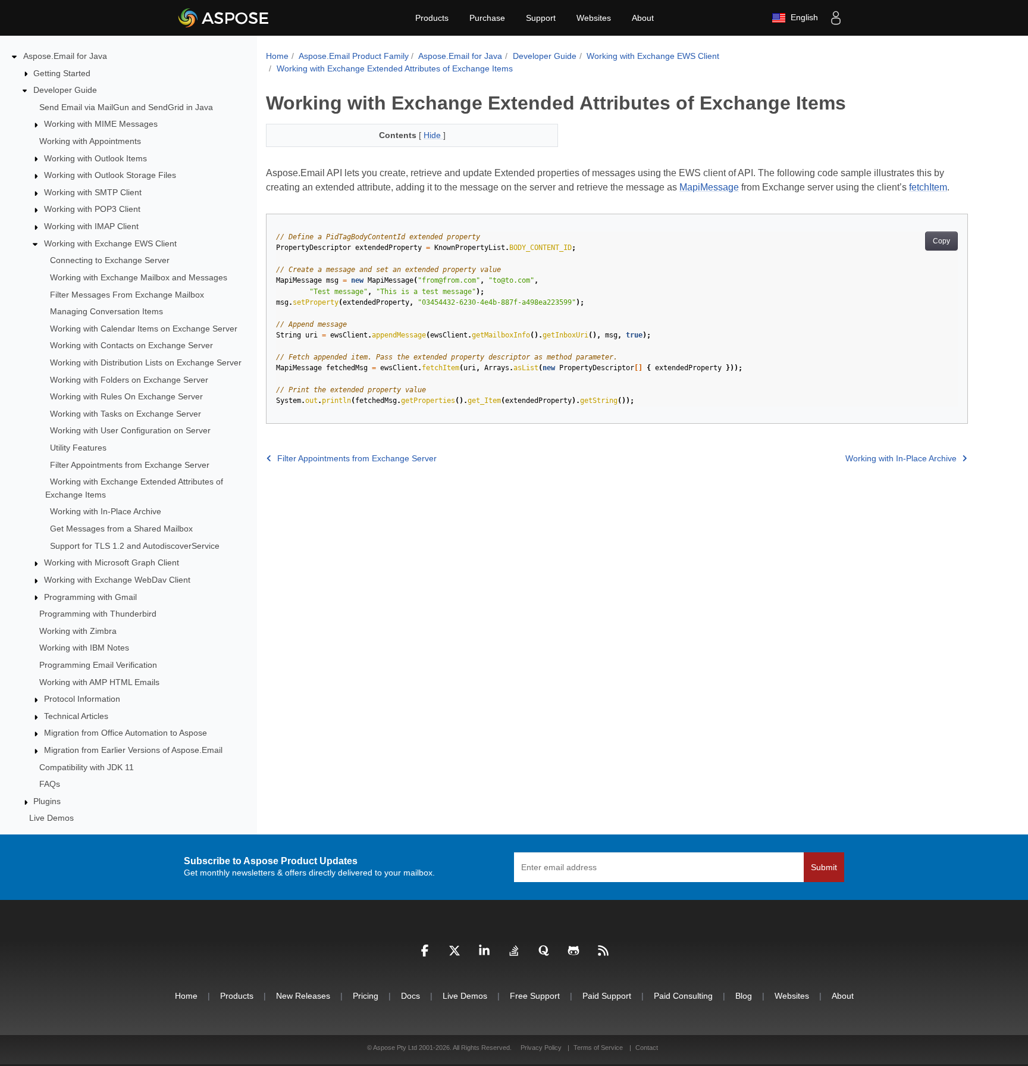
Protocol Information (82, 699)
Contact (646, 1047)
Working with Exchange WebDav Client (117, 579)
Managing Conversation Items (106, 311)
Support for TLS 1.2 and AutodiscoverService (135, 546)
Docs (410, 996)
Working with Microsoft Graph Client (111, 562)
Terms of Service (598, 1047)
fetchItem (928, 187)
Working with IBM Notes (84, 647)
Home (277, 56)
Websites (593, 18)
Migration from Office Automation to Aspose (125, 732)
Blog (743, 996)
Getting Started (61, 73)
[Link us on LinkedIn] (484, 953)
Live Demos (51, 818)
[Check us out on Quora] (544, 953)
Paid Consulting (683, 996)
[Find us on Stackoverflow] (514, 953)
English (802, 17)
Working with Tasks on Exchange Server (125, 413)
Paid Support (606, 996)
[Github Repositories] (573, 953)
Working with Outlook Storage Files (110, 175)
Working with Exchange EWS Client (110, 243)
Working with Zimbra (78, 631)
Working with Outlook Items (95, 158)
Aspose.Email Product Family (354, 56)
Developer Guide (65, 90)
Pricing (365, 996)
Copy (941, 241)
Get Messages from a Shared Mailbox (121, 528)
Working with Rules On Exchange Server (126, 396)
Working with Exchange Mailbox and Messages (138, 277)
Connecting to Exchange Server (110, 260)
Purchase (487, 18)
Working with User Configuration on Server (130, 430)
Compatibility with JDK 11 (86, 767)
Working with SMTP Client (93, 192)
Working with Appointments (90, 141)
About (643, 18)
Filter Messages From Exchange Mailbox (127, 294)
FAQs (49, 784)
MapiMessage (709, 187)
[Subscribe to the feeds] (603, 953)
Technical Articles (76, 716)
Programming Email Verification (98, 665)
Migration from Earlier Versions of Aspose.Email (133, 750)
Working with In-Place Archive (105, 511)
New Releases (303, 996)
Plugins (47, 801)
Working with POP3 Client (92, 209)
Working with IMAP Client (91, 226)
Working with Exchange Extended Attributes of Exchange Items (395, 68)
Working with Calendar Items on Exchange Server (143, 328)
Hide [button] (433, 135)
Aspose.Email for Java (65, 56)
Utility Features (78, 447)
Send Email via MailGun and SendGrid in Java (126, 107)
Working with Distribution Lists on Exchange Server (146, 362)
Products (432, 18)
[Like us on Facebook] (425, 953)
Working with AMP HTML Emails (99, 682)
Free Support (535, 996)
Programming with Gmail (90, 597)
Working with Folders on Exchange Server (129, 379)
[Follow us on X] (454, 953)
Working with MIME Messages (101, 124)
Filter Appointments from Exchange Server (129, 465)
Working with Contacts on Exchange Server (131, 345)
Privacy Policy (542, 1047)
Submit (824, 867)
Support (541, 18)
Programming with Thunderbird (97, 613)
